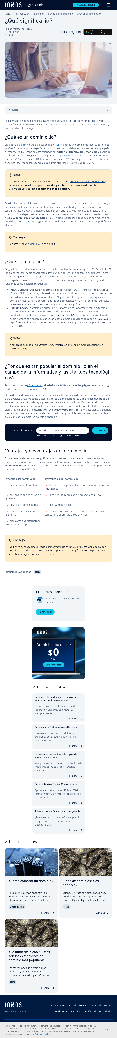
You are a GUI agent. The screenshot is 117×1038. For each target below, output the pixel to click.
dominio (26, 144)
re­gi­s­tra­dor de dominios (72, 155)
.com (26, 221)
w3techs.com (34, 385)
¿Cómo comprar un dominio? (31, 881)
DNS (11, 188)
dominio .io (36, 244)
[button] (58, 653)
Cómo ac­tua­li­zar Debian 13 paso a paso (56, 784)
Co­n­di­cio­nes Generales (67, 1011)
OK (106, 1030)
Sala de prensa (77, 1005)
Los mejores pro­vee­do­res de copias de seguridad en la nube (56, 756)
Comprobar (45, 612)
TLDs (37, 571)
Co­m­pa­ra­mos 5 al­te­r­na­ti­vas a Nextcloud (56, 727)
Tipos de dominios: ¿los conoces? (81, 883)
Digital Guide (23, 13)
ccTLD (56, 144)
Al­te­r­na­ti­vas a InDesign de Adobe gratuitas (58, 811)
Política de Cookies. (43, 1034)
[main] (58, 350)
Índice (15, 110)
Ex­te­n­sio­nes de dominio (60, 13)
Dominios (39, 13)
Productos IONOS (86, 4)
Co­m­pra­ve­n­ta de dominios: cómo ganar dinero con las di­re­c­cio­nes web (56, 698)
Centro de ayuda (100, 1005)
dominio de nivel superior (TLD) (88, 181)
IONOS (8, 13)
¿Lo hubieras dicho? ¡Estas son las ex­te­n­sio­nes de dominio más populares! (29, 956)
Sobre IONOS (56, 1005)
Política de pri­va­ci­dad (97, 1011)
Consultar (100, 430)
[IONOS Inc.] (22, 1004)
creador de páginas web (30, 550)
